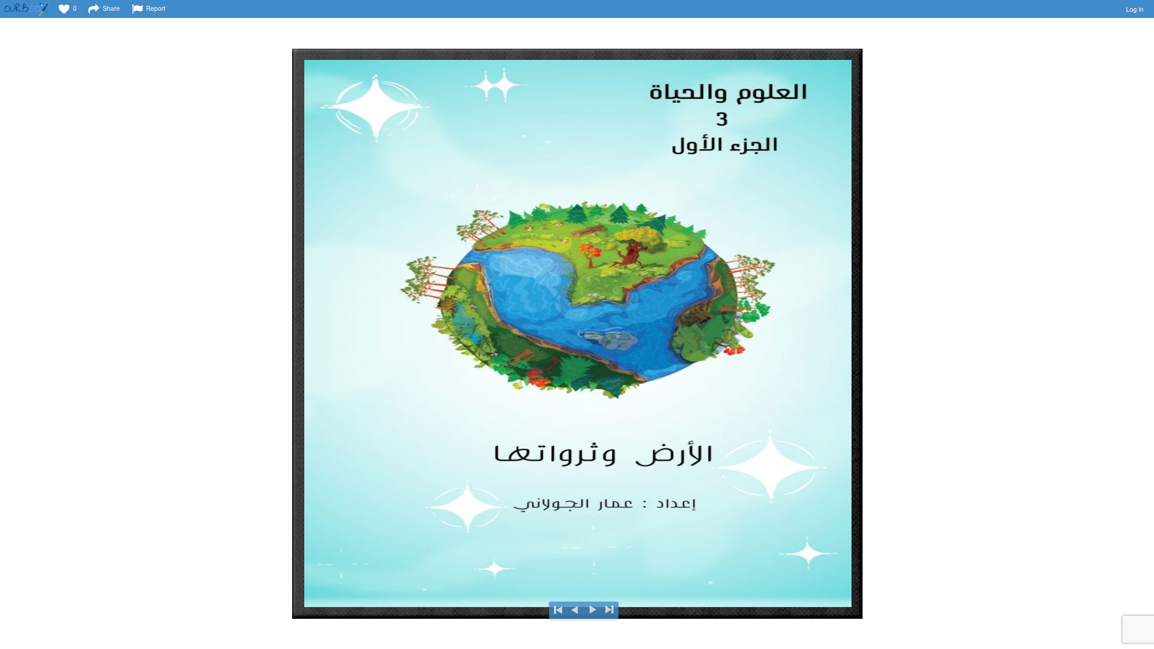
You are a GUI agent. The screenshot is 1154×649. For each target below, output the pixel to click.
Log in (1135, 9)
